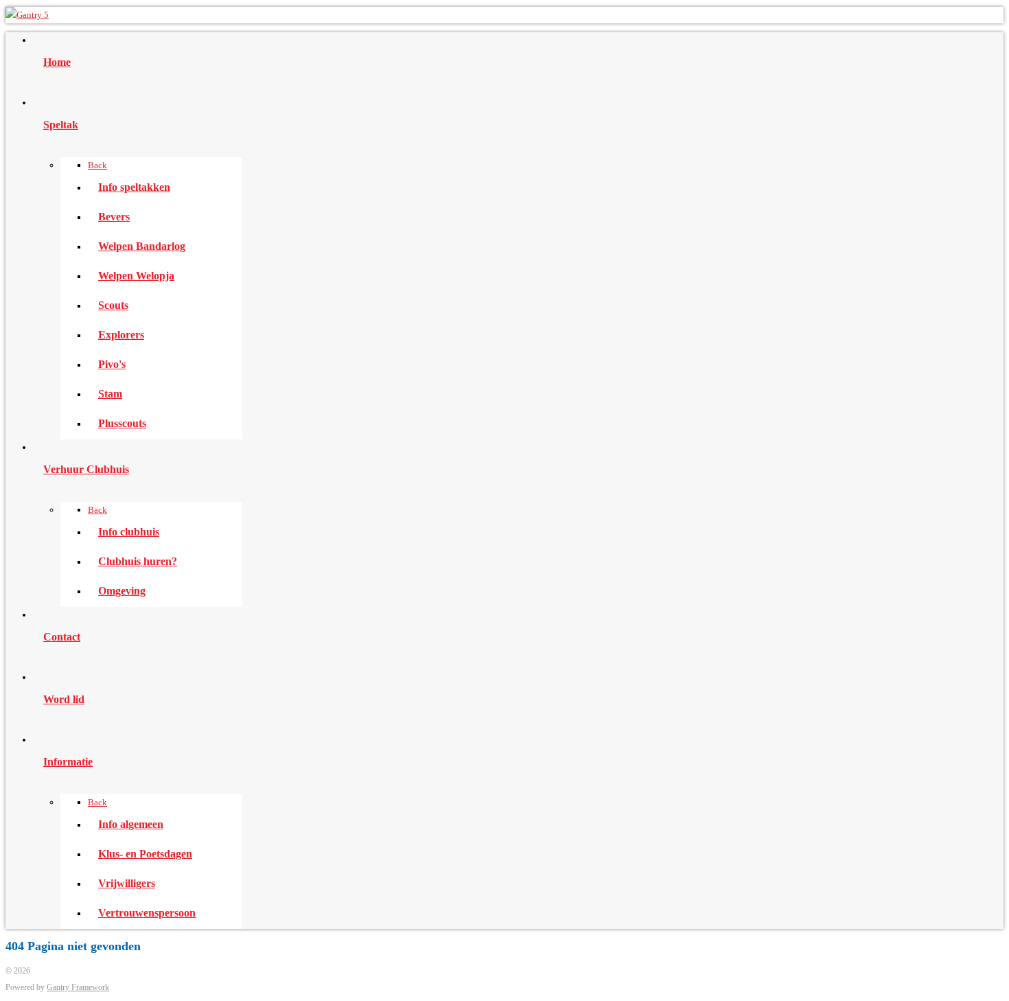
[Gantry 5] (27, 15)
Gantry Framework (78, 987)
